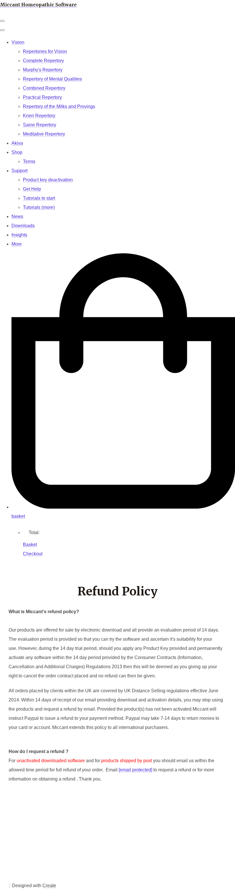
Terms (29, 161)
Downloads (23, 225)
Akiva (17, 143)
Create (49, 885)
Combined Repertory (44, 88)
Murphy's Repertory (42, 69)
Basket (30, 544)
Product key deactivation (48, 179)
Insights (19, 234)
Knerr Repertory (39, 115)
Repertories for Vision (45, 51)
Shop (16, 152)
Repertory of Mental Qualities (52, 79)
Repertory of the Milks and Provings (59, 106)
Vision (17, 42)
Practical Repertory (42, 97)
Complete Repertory (43, 60)
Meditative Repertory (44, 134)
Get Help (32, 189)
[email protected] (135, 769)
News (17, 216)
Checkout (32, 553)
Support (19, 170)
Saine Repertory (39, 124)
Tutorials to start (39, 198)
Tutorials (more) (39, 207)
